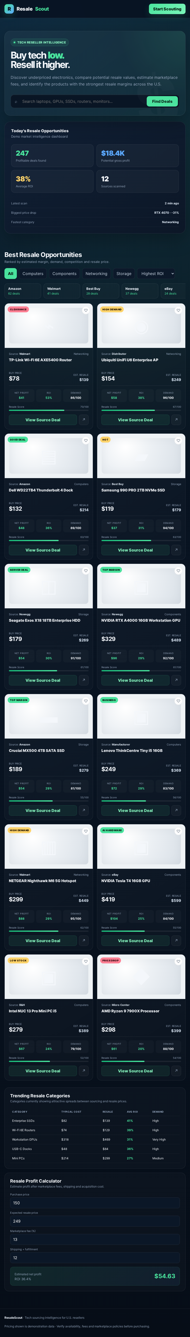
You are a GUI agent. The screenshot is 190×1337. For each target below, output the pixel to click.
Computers (33, 273)
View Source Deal (42, 419)
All (10, 273)
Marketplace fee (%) (23, 1231)
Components (64, 273)
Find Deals (162, 101)
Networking (96, 273)
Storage (124, 273)
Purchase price (19, 1194)
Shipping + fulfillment (24, 1249)
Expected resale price (24, 1212)
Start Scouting (167, 8)
